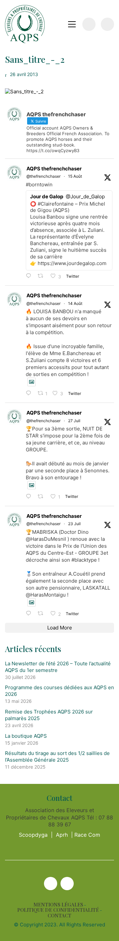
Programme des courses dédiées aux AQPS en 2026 (59, 690)
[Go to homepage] (25, 24)
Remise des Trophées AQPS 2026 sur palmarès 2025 (49, 714)
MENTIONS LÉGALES (58, 904)
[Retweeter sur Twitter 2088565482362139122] (42, 276)
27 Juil (74, 420)
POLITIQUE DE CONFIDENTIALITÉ (58, 910)
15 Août (75, 176)
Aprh (62, 834)
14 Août (75, 303)
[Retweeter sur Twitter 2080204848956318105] (42, 614)
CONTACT (59, 915)
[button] (72, 24)
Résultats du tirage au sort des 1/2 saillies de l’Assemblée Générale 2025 (57, 756)
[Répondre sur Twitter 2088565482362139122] (30, 276)
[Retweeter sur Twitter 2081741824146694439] (42, 497)
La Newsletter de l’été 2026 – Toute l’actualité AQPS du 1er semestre (58, 666)
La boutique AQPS (26, 736)
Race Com (87, 834)
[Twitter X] (50, 883)
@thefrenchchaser (43, 176)
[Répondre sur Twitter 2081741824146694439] (30, 497)
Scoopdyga (33, 834)
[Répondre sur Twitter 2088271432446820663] (30, 393)
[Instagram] (67, 883)
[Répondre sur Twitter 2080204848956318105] (30, 614)
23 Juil (74, 523)
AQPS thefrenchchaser (54, 168)
